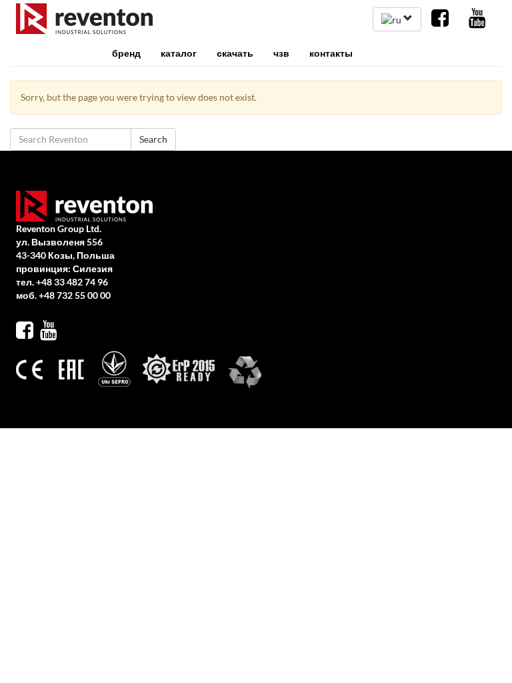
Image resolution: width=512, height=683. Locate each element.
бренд (126, 53)
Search (153, 139)
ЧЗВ (281, 53)
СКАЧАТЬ (235, 53)
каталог (179, 53)
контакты (331, 53)
